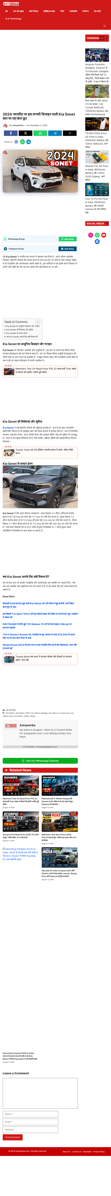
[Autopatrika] (11, 3)
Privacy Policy (99, 1152)
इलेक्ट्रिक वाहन (49, 11)
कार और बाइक (18, 11)
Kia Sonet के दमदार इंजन (16, 333)
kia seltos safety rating (24, 716)
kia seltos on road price (59, 713)
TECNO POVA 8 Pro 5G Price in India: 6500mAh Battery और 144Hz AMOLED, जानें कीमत (96, 140)
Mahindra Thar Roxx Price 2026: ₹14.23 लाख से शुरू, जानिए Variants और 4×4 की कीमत (59, 837)
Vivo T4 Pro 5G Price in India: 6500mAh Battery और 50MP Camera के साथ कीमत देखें (96, 205)
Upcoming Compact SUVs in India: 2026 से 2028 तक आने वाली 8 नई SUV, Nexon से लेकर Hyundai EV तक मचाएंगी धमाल (20, 1056)
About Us (67, 1152)
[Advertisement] (40, 51)
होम (6, 11)
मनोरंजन (85, 11)
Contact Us (77, 1152)
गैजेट (62, 11)
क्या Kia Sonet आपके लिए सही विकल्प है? (22, 336)
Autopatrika (17, 125)
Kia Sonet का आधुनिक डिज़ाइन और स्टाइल (23, 326)
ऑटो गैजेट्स (33, 11)
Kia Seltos (10, 713)
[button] (104, 26)
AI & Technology (13, 18)
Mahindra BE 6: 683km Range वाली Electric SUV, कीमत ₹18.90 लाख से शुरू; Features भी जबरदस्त (57, 801)
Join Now (69, 239)
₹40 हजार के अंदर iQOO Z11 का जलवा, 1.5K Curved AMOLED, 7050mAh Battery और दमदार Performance (96, 107)
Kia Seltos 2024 (23, 713)
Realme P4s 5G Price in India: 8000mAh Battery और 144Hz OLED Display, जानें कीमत (96, 173)
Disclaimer (87, 1152)
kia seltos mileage (39, 713)
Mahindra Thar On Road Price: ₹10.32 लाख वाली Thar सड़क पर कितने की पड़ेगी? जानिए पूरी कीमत (21, 801)
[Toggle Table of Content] (36, 322)
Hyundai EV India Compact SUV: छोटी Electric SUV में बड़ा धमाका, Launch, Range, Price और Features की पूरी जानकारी (59, 873)
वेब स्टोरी (97, 11)
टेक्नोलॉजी (73, 11)
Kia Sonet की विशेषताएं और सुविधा (19, 329)
